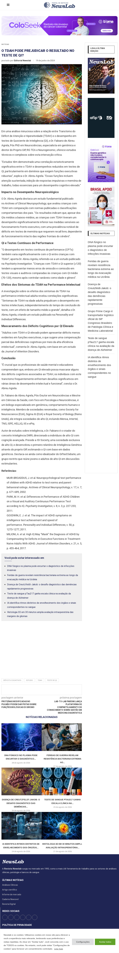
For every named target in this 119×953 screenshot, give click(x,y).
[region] (59, 941)
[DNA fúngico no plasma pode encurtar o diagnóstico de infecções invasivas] (21, 737)
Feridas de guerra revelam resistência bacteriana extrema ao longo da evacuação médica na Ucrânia (101, 269)
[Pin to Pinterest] (48, 689)
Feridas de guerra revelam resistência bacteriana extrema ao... (62, 759)
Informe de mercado (11, 894)
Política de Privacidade (17, 925)
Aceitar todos (105, 942)
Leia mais (58, 949)
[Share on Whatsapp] (63, 689)
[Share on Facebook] (39, 689)
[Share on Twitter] (44, 689)
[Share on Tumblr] (53, 689)
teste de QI (52, 680)
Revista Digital (9, 904)
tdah (40, 680)
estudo (29, 680)
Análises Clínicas (10, 885)
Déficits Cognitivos (12, 680)
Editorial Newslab (22, 60)
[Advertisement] (41, 652)
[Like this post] (33, 689)
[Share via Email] (68, 689)
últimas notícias (13, 880)
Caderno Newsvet (10, 899)
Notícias (5, 44)
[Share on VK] (58, 689)
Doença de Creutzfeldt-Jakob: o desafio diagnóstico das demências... (21, 803)
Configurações (83, 942)
